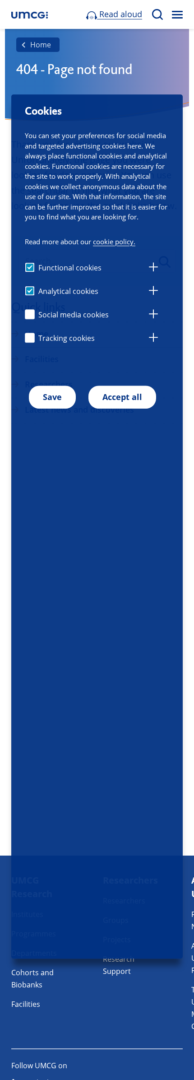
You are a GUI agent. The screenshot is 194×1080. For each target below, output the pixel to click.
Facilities (25, 1004)
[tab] (153, 268)
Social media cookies (73, 315)
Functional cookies (70, 268)
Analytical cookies (68, 291)
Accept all (122, 396)
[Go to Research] (29, 15)
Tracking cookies (66, 338)
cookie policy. (114, 241)
